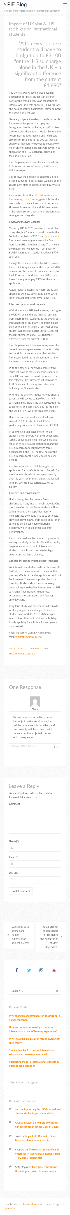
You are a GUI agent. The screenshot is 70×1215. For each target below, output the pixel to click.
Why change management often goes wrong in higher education (34, 1018)
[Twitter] (29, 971)
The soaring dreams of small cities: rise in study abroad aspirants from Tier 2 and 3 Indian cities (37, 1154)
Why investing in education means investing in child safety (34, 1041)
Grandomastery (23, 1123)
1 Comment (33, 648)
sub (17, 1109)
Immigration (24, 653)
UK (33, 653)
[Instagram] (41, 971)
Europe (13, 653)
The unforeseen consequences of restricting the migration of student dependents (49, 937)
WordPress (33, 1204)
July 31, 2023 (16, 648)
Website (13, 873)
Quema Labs (10, 1208)
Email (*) (13, 857)
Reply (56, 747)
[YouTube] (54, 971)
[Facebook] (17, 971)
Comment (14, 804)
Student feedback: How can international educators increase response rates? (31, 1052)
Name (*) (14, 841)
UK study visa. (51, 236)
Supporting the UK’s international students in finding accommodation (34, 1064)
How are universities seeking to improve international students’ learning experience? (33, 1029)
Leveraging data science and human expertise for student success (20, 935)
